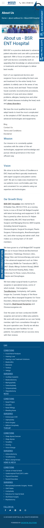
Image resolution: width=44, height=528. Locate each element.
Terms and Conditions (12, 131)
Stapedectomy (11, 391)
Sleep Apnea (10, 439)
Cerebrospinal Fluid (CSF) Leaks (17, 473)
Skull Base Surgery (12, 497)
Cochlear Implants (12, 377)
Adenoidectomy (11, 454)
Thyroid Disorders (12, 476)
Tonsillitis (9, 442)
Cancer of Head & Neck (14, 471)
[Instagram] (25, 510)
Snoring (8, 445)
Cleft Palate (9, 488)
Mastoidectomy (11, 380)
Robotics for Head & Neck (15, 494)
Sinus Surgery (10, 422)
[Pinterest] (20, 510)
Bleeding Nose (11, 410)
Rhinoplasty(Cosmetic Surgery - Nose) (19, 485)
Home (4, 18)
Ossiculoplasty (11, 385)
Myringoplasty (11, 383)
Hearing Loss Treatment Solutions (17, 359)
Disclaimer (8, 134)
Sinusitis (8, 405)
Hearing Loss (10, 356)
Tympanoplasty (11, 388)
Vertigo (8, 370)
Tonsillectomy (10, 457)
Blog (5, 124)
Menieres (9, 365)
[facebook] (6, 510)
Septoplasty (10, 420)
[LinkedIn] (15, 510)
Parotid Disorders (12, 479)
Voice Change (10, 447)
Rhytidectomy (10, 500)
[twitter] (10, 510)
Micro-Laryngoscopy (13, 460)
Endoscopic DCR (11, 417)
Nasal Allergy (10, 408)
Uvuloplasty (10, 491)
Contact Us (8, 127)
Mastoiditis (9, 362)
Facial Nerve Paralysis (13, 354)
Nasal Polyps (10, 402)
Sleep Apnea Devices (13, 436)
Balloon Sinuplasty (12, 425)
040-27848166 (27, 3)
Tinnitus (8, 368)
